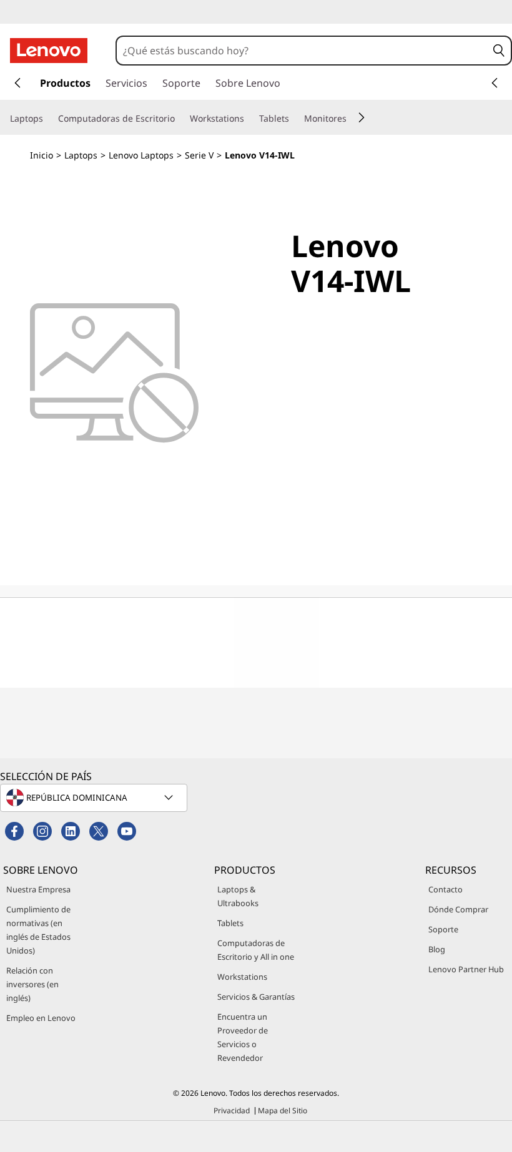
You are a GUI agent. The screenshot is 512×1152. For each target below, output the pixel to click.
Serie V (199, 155)
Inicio (41, 155)
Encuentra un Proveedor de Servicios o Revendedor (242, 1037)
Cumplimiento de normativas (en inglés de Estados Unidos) (38, 930)
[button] (499, 50)
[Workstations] (249, 118)
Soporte (443, 929)
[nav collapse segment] (494, 83)
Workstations (242, 976)
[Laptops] (48, 118)
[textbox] (95, 797)
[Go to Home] (48, 50)
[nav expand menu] (17, 83)
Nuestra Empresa (38, 889)
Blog (436, 949)
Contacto (445, 889)
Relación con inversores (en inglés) (32, 984)
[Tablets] (294, 118)
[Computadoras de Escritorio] (180, 118)
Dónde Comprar (458, 909)
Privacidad (232, 1110)
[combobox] (302, 50)
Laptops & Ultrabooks (237, 896)
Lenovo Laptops (141, 155)
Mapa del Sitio (282, 1110)
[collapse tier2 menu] (361, 117)
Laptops (80, 155)
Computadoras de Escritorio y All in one (255, 949)
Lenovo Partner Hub (466, 969)
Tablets (230, 923)
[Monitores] (351, 118)
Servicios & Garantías (256, 996)
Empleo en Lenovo (41, 1017)
